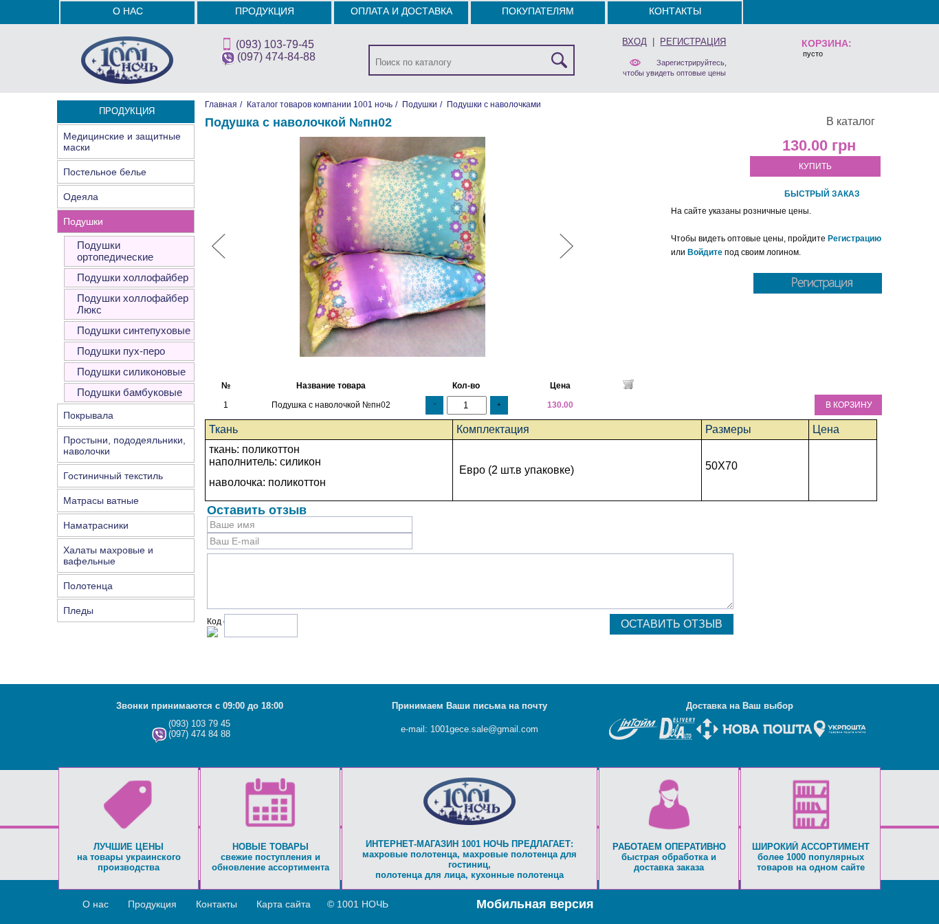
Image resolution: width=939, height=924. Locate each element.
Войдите (704, 252)
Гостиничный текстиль (113, 475)
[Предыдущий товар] (218, 256)
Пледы (78, 610)
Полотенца (88, 585)
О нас (128, 11)
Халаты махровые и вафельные (108, 555)
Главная (221, 104)
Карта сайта (283, 904)
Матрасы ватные (101, 500)
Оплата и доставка (401, 11)
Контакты (675, 11)
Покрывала (88, 415)
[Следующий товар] (566, 256)
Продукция (264, 11)
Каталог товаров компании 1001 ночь (320, 104)
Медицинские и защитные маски (122, 142)
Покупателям (538, 11)
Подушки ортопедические (115, 251)
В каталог (850, 121)
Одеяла (80, 196)
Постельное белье (104, 171)
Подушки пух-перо (121, 351)
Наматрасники (96, 525)
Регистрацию (854, 238)
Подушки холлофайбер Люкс (132, 304)
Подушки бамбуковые (129, 392)
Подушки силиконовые (131, 371)
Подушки (83, 221)
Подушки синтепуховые (133, 330)
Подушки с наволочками (494, 104)
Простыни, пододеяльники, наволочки (124, 445)
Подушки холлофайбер (132, 277)
